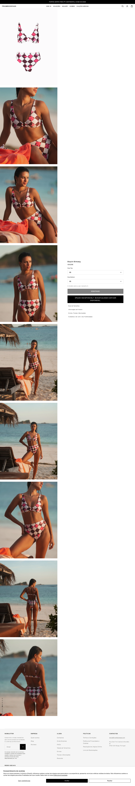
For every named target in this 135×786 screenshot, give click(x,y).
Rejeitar (109, 781)
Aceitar (67, 781)
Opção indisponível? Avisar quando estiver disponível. (95, 299)
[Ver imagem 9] (2, 713)
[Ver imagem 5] (2, 706)
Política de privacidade (60, 775)
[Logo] (9, 6)
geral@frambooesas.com (117, 738)
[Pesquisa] (122, 6)
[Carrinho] (132, 6)
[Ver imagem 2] (2, 700)
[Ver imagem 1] (2, 698)
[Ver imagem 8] (2, 711)
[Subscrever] (23, 747)
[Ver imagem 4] (2, 704)
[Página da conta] (127, 6)
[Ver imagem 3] (2, 702)
